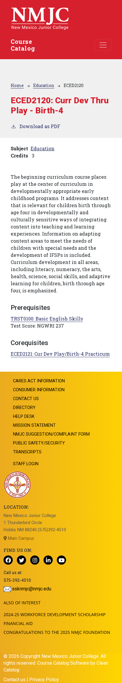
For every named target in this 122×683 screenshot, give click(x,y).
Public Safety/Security (39, 443)
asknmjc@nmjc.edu (31, 589)
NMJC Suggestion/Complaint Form (51, 434)
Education (43, 85)
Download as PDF (40, 126)
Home (17, 85)
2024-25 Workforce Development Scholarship (54, 614)
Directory (24, 407)
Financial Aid (18, 623)
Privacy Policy (44, 679)
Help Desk (24, 416)
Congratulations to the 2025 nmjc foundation (57, 632)
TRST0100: (47, 318)
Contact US (26, 398)
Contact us (14, 679)
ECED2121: (60, 354)
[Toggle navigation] (103, 45)
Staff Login (25, 463)
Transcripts (27, 452)
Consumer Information (39, 389)
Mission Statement (34, 425)
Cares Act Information (39, 381)
